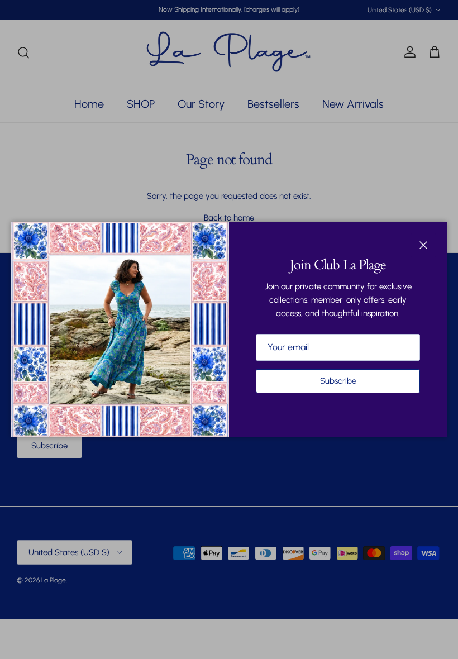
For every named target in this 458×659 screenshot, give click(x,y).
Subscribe (338, 381)
